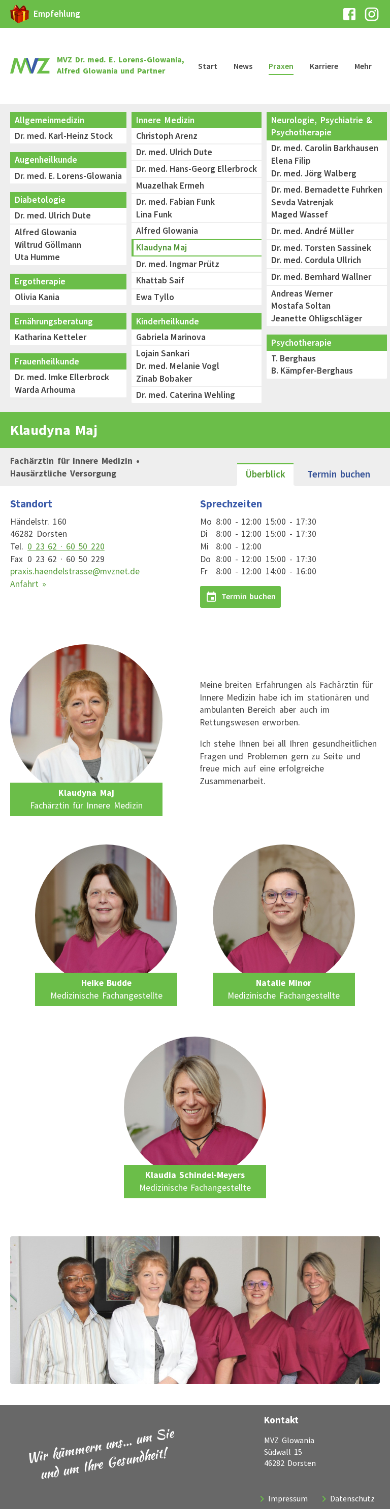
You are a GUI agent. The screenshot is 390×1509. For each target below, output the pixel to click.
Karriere (324, 66)
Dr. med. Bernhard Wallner (321, 276)
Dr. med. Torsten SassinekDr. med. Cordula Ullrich (321, 254)
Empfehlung (57, 13)
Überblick (265, 474)
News (243, 66)
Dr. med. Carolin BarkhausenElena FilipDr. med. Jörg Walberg (324, 160)
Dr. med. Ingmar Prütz (177, 264)
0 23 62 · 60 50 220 (66, 546)
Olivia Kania (37, 297)
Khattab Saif (160, 280)
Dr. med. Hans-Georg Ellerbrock (196, 168)
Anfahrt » (28, 584)
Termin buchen (338, 474)
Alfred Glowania (167, 230)
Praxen (281, 66)
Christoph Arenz (167, 135)
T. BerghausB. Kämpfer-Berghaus (312, 365)
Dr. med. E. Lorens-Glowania (68, 175)
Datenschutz (352, 1498)
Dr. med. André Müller (312, 231)
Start (207, 66)
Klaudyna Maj (161, 247)
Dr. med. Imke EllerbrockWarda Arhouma (62, 383)
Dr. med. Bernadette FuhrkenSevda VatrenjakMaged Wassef (326, 202)
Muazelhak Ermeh (171, 185)
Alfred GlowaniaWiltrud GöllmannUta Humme (48, 245)
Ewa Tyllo (155, 297)
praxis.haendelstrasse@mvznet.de (75, 571)
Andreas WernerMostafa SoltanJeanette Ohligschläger (316, 306)
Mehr (363, 66)
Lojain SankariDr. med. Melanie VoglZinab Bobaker (177, 366)
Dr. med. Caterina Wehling (185, 394)
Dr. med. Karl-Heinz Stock (64, 135)
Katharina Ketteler (50, 337)
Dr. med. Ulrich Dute (53, 215)
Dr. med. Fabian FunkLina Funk (175, 208)
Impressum (288, 1498)
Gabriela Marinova (171, 337)
